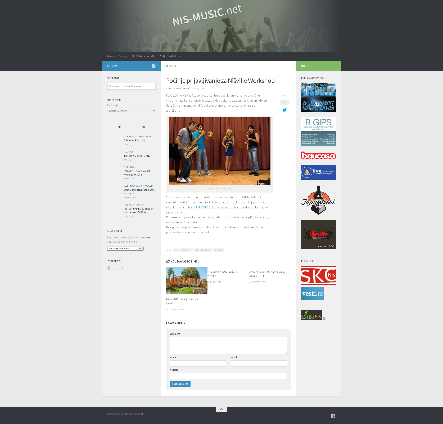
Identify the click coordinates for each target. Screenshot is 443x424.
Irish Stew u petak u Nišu (137, 155)
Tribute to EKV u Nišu (135, 140)
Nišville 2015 (186, 250)
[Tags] (144, 127)
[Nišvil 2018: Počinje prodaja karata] (186, 280)
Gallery (123, 56)
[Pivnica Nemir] (318, 235)
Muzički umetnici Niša (143, 56)
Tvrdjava (139, 204)
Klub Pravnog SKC (133, 136)
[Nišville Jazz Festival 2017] (318, 98)
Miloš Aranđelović (179, 88)
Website (174, 369)
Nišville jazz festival (203, 250)
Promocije (129, 166)
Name (173, 357)
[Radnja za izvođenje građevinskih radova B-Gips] (318, 132)
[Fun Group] (318, 173)
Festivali (128, 204)
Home (110, 56)
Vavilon (148, 185)
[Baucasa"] (318, 156)
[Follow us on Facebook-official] (154, 66)
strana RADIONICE (198, 207)
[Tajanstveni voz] (318, 201)
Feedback (128, 151)
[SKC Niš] (318, 284)
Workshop (218, 250)
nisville (171, 66)
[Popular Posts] (119, 127)
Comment (175, 333)
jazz (176, 250)
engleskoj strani (230, 207)
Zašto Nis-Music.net (170, 56)
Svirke (147, 136)
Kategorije (112, 105)
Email (234, 357)
